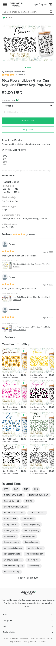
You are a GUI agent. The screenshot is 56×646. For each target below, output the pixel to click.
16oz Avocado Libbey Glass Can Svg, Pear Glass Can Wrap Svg (39, 439)
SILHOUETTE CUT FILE (13, 513)
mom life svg (33, 560)
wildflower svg (10, 536)
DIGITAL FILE (28, 518)
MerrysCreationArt (13, 71)
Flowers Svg (34, 566)
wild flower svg (28, 536)
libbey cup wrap (10, 524)
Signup (44, 4)
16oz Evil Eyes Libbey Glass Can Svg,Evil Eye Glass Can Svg (11, 439)
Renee (12, 244)
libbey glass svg (31, 542)
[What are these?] (17, 100)
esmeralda (14, 309)
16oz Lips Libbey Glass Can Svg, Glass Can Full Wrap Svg (39, 471)
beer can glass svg (31, 530)
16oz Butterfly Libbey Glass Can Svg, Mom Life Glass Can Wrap (39, 375)
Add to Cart (28, 120)
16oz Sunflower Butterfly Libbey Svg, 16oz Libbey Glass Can (11, 375)
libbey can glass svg (31, 524)
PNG (26, 489)
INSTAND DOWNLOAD (38, 495)
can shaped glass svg (13, 548)
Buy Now (28, 129)
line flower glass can (34, 554)
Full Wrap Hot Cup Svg (13, 566)
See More (9, 337)
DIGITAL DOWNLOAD (13, 495)
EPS (36, 489)
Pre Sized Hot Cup (11, 571)
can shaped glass (35, 548)
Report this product (28, 577)
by (10, 377)
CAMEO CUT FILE (11, 501)
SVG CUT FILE (10, 518)
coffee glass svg (10, 530)
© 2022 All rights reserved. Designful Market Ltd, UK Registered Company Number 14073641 (28, 640)
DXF (16, 489)
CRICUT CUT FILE (37, 513)
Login (35, 4)
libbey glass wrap (11, 542)
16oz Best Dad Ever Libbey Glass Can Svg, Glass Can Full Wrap (11, 471)
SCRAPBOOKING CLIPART (15, 507)
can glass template (12, 554)
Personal (8, 105)
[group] (28, 43)
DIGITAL (29, 501)
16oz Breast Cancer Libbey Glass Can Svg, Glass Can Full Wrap (11, 407)
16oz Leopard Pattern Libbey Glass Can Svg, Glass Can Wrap (39, 407)
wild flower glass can (13, 560)
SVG (6, 489)
